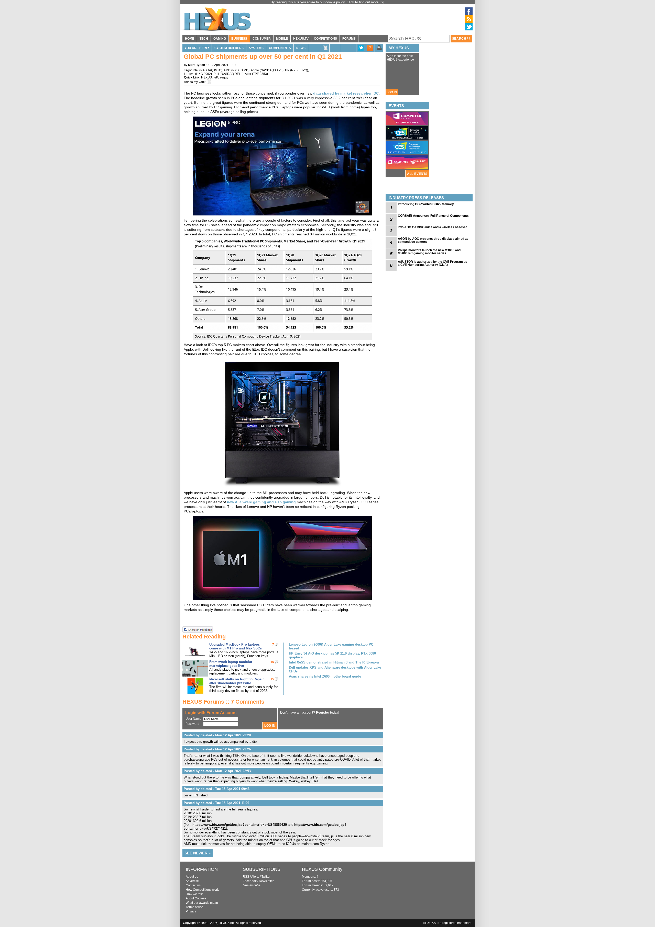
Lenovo (189, 74)
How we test (194, 894)
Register (322, 712)
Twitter (265, 876)
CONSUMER (262, 38)
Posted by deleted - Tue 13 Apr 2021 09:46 (216, 789)
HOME (189, 38)
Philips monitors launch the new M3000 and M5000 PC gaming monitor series (429, 252)
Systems (256, 48)
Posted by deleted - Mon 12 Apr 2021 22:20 (217, 735)
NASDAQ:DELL (232, 74)
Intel (196, 70)
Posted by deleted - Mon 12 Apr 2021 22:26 (217, 749)
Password (192, 724)
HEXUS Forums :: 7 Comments (223, 702)
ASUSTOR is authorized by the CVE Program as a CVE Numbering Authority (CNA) (432, 263)
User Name (193, 718)
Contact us (193, 885)
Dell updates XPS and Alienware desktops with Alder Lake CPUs (335, 669)
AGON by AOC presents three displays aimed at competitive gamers (433, 240)
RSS (246, 876)
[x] (382, 2)
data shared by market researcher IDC (346, 93)
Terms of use (194, 907)
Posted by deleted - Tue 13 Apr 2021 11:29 (216, 803)
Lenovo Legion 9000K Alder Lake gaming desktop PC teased (331, 646)
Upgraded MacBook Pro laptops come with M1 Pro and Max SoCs (235, 646)
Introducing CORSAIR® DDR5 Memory (426, 204)
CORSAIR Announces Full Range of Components (433, 215)
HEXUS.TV (301, 38)
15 (272, 662)
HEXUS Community (322, 869)
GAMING (219, 38)
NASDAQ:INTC (210, 70)
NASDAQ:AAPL (271, 70)
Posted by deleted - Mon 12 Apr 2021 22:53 (217, 771)
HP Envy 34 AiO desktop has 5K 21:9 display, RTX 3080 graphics (332, 655)
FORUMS (349, 38)
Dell (216, 74)
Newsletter (266, 881)
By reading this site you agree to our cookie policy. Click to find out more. (325, 2)
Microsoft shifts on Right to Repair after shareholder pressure (236, 681)
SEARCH (459, 38)
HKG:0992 (203, 74)
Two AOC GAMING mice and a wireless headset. (432, 227)
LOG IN (392, 92)
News (300, 48)
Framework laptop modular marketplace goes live (230, 664)
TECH (204, 38)
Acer (248, 74)
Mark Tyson (196, 65)
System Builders (229, 48)
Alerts (255, 876)
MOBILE (282, 38)
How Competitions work (202, 889)
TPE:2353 (260, 74)
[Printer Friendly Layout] (379, 49)
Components (280, 48)
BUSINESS (239, 38)
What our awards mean (202, 903)
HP (287, 70)
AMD (227, 70)
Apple (255, 70)
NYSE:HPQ (299, 70)
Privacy (191, 911)
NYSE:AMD (240, 70)
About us (192, 876)
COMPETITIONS (325, 38)
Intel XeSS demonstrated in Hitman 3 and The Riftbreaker (334, 662)
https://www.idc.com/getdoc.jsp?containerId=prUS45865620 (239, 825)
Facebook (250, 881)
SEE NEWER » (197, 853)
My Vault (199, 82)
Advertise (192, 881)
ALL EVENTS (417, 174)
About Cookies (196, 898)
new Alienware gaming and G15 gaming (262, 502)
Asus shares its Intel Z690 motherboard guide (325, 676)
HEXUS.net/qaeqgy (214, 77)
